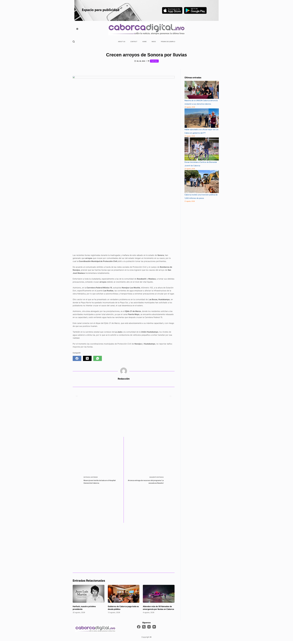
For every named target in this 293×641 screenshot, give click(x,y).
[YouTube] (154, 627)
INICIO (154, 41)
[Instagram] (149, 627)
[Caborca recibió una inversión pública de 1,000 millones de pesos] (201, 181)
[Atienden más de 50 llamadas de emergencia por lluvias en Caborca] (159, 594)
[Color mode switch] (77, 29)
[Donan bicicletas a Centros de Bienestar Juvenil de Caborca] (201, 148)
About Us (121, 41)
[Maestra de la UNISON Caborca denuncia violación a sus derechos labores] (201, 90)
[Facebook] (77, 358)
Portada (154, 61)
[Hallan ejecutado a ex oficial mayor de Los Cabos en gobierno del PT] (201, 118)
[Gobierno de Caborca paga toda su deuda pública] (124, 594)
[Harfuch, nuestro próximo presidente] (88, 594)
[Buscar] (74, 42)
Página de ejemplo (168, 41)
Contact (133, 41)
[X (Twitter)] (87, 358)
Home (144, 41)
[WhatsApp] (97, 358)
